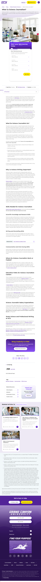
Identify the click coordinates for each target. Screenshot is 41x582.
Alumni (15, 562)
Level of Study (13, 55)
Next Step (27, 74)
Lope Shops (6, 565)
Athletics (21, 562)
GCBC (12, 565)
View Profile (12, 369)
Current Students (8, 562)
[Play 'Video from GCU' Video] (20, 547)
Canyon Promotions (20, 565)
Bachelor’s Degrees (10, 381)
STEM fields (17, 97)
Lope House (28, 565)
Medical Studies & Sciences (15, 6)
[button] (20, 57)
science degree (10, 284)
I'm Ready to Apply (14, 502)
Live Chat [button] (21, 521)
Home (3, 6)
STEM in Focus (24, 381)
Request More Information (20, 348)
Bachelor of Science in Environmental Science (14, 331)
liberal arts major (17, 292)
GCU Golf (35, 565)
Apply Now (23, 2)
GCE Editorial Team (21, 87)
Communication (17, 381)
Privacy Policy (6, 577)
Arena (27, 562)
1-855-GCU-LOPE (20, 517)
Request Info (32, 2)
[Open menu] (39, 2)
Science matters (9, 181)
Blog (7, 6)
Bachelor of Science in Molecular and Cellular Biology (16, 330)
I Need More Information (26, 502)
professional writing (28, 112)
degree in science (25, 278)
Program (13, 68)
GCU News (33, 562)
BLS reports (25, 309)
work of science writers (11, 267)
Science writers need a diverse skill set (13, 209)
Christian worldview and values (19, 335)
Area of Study (13, 64)
